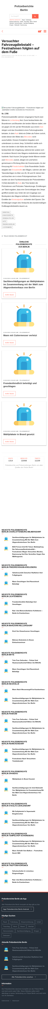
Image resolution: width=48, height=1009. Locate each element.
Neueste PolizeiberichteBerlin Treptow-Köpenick (15, 864)
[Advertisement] (24, 83)
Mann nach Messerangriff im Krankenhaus (28, 689)
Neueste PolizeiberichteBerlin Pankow (14, 713)
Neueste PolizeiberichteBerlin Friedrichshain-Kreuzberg (19, 566)
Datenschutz (5, 1001)
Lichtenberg (14, 120)
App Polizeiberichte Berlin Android (16, 909)
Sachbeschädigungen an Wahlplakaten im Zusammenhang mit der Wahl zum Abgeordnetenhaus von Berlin (23, 284)
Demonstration (18, 23)
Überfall (11, 23)
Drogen (11, 25)
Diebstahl (16, 25)
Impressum (15, 1001)
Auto (41, 127)
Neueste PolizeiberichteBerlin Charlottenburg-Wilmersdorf (21, 531)
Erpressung (23, 25)
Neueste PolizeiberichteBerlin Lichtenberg (14, 595)
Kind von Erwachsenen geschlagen (26, 631)
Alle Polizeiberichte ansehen (23, 977)
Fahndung (28, 19)
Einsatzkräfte (17, 170)
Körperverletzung (14, 21)
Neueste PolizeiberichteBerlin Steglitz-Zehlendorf (16, 805)
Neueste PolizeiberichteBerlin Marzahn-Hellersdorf (17, 625)
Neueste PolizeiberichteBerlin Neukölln (14, 683)
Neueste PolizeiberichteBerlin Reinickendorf (14, 743)
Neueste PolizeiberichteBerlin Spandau (14, 772)
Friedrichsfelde (18, 166)
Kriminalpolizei (18, 199)
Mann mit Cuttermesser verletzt (20, 335)
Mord (31, 21)
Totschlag (26, 21)
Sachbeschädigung (28, 23)
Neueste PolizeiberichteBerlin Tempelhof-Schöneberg (18, 835)
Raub (23, 19)
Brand (35, 21)
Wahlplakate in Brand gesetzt (18, 434)
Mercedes (28, 137)
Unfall (21, 21)
